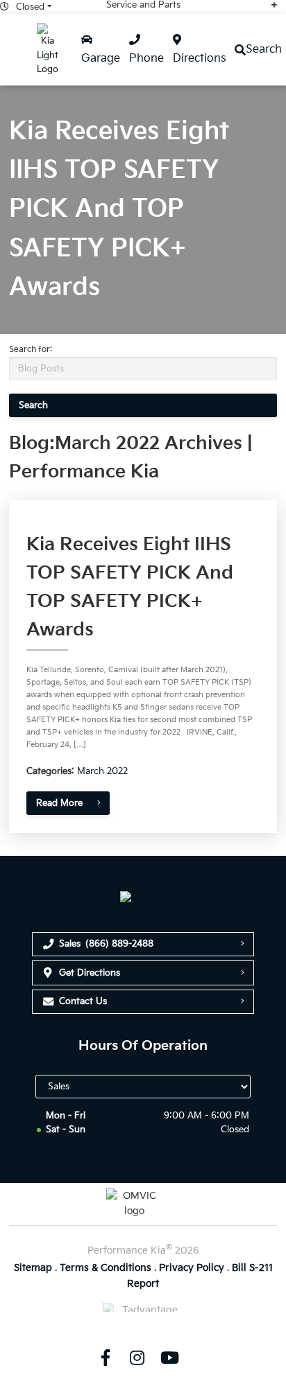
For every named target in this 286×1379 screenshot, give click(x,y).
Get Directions (89, 972)
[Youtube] (169, 1357)
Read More (59, 803)
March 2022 (102, 771)
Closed (30, 6)
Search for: (30, 349)
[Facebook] (104, 1357)
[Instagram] (137, 1357)
